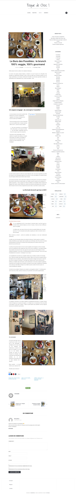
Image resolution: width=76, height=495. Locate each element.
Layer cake (58, 127)
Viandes (58, 178)
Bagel (58, 69)
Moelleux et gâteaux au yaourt (58, 132)
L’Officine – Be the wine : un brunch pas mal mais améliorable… (38, 378)
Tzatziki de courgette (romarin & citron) (36, 404)
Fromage (58, 116)
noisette (62, 201)
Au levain (58, 67)
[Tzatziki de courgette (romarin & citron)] (43, 404)
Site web (10, 460)
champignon (62, 196)
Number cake (58, 135)
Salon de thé (58, 158)
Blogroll (10, 484)
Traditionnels (58, 175)
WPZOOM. (48, 492)
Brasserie (58, 80)
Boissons (58, 73)
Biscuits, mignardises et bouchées (58, 70)
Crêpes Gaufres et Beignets (58, 100)
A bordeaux (35, 67)
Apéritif (58, 62)
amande (53, 194)
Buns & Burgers (58, 88)
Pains (58, 139)
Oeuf (58, 137)
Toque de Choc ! (38, 5)
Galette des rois (58, 119)
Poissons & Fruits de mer (58, 150)
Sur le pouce (58, 169)
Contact (10, 488)
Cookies (58, 97)
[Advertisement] (38, 24)
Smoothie (58, 166)
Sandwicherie (58, 159)
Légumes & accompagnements (58, 129)
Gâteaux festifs (58, 121)
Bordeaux (62, 194)
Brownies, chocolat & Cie (58, 83)
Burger (58, 89)
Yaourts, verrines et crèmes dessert (58, 183)
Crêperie (58, 99)
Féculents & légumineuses (58, 115)
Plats (58, 148)
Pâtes (58, 142)
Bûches (58, 86)
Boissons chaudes (58, 75)
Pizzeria (58, 146)
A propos (11, 480)
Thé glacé (58, 173)
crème (54, 201)
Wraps (58, 181)
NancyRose (16, 418)
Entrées (58, 108)
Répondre (11, 428)
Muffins (58, 134)
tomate (61, 206)
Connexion (58, 217)
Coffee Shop (58, 94)
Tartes (58, 170)
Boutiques (58, 78)
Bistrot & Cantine (58, 72)
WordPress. (33, 492)
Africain (58, 59)
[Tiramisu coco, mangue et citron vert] (12, 404)
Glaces (58, 123)
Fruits (58, 118)
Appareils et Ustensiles (58, 64)
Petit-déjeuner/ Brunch (58, 143)
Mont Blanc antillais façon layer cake (58, 38)
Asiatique (58, 65)
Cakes (58, 91)
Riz (58, 154)
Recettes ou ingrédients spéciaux (58, 151)
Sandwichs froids (58, 161)
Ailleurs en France (58, 61)
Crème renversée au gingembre (58, 36)
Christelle (21, 67)
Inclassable (58, 124)
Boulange (58, 77)
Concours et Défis (58, 96)
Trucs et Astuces (58, 177)
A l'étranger (58, 57)
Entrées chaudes (58, 110)
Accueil (29, 12)
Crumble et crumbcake (58, 104)
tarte (54, 206)
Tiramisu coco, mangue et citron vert (20, 404)
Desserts (58, 105)
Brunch (58, 84)
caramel (53, 196)
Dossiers (46, 12)
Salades (58, 156)
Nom (10, 451)
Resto (40, 12)
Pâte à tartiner (58, 140)
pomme (53, 203)
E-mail (10, 455)
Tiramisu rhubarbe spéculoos (58, 44)
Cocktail (58, 92)
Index (58, 126)
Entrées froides (58, 111)
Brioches (58, 81)
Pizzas (58, 145)
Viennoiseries (58, 180)
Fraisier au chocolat (58, 42)
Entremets (58, 113)
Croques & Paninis (58, 102)
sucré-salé (62, 203)
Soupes (58, 167)
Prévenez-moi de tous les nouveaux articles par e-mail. (19, 469)
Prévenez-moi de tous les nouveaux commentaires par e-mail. (20, 465)
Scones (58, 164)
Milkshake (58, 131)
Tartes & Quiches (58, 172)
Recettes (34, 12)
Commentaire (11, 441)
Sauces (58, 162)
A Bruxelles (58, 56)
